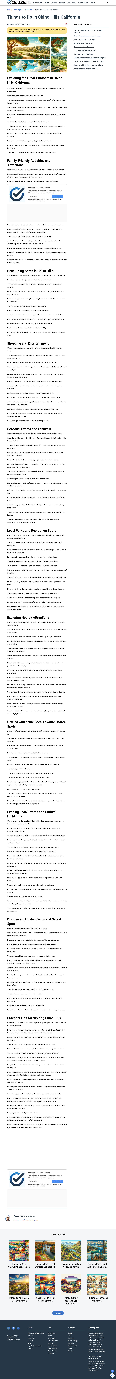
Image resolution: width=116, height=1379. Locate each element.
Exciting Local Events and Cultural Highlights (88, 61)
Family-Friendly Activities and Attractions (87, 36)
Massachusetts (53, 1341)
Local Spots (71, 3)
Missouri (50, 1343)
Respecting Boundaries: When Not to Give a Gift (95, 1334)
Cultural (70, 1333)
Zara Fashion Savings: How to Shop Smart (95, 1346)
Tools (93, 3)
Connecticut (51, 1338)
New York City (52, 1346)
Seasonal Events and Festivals (84, 47)
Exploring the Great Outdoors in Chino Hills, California (88, 31)
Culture (54, 3)
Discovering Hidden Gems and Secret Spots (88, 65)
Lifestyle (71, 1338)
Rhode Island (52, 1351)
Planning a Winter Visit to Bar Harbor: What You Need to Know (96, 1368)
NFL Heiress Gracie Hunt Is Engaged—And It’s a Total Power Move (96, 1340)
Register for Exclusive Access (35, 1347)
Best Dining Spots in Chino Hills (84, 39)
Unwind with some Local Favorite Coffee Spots (89, 58)
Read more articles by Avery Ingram (25, 1220)
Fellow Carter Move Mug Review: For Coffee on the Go (96, 1352)
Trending (71, 1351)
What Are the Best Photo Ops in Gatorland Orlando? (96, 1362)
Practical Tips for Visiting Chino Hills (86, 68)
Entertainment (83, 3)
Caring (70, 1348)
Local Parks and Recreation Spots (85, 50)
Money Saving (38, 3)
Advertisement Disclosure (36, 1333)
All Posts (30, 1341)
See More (58, 1313)
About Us (30, 1336)
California (28, 10)
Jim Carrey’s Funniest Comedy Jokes (95, 1357)
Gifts (47, 3)
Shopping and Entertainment (83, 43)
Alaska (50, 1336)
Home (9, 10)
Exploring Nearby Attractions (83, 54)
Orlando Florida (52, 1348)
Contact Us (31, 1338)
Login (29, 1343)
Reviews (62, 3)
